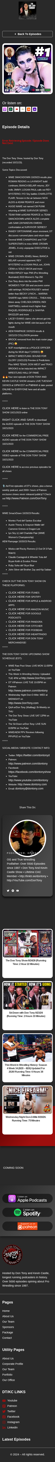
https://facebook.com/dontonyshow (29, 771)
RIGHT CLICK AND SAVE (18, 419)
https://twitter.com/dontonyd (33, 755)
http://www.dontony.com (32, 784)
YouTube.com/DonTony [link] (24, 880)
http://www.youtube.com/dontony (28, 780)
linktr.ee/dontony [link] (32, 876)
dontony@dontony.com (29, 788)
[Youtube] (17, 890)
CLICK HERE (10, 408)
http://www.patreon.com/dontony (28, 690)
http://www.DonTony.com (36, 678)
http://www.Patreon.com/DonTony (26, 498)
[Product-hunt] (13, 890)
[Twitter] (8, 890)
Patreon (33, 385)
